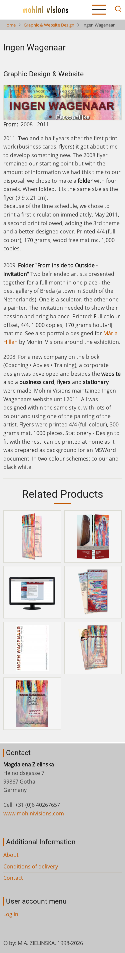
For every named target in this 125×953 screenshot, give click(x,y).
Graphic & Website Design (49, 25)
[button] (32, 536)
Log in (10, 914)
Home (9, 25)
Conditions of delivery (30, 866)
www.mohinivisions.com (33, 813)
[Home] (45, 9)
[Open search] (116, 10)
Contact (13, 877)
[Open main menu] (99, 10)
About (11, 854)
